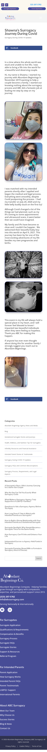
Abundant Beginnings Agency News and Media (21, 426)
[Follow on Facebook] (6, 4)
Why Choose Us (7, 715)
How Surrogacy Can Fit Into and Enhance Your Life (23, 535)
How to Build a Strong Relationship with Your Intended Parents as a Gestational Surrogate (23, 521)
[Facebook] (2, 610)
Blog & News (6, 724)
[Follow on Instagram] (2, 4)
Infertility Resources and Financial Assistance (20, 448)
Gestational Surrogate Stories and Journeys (20, 437)
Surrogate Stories (8, 647)
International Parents (10, 694)
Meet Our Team (7, 710)
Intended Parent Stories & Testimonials (19, 454)
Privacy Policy (11, 746)
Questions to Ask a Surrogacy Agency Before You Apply (23, 507)
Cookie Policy (24, 746)
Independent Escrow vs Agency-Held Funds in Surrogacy (23, 542)
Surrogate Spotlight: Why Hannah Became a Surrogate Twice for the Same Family (22, 528)
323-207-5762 (35, 4)
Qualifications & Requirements (14, 629)
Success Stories (7, 719)
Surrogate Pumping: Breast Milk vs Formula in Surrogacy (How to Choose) (23, 549)
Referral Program (8, 656)
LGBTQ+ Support (8, 690)
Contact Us (5, 728)
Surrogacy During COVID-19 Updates (18, 38)
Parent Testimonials (9, 685)
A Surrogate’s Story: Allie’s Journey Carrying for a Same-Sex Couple (22, 486)
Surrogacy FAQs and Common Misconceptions (21, 466)
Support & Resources (10, 651)
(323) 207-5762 (7, 596)
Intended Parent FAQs (10, 681)
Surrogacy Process (8, 638)
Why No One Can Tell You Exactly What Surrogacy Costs (20, 493)
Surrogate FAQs (7, 643)
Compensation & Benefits (12, 634)
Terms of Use (37, 746)
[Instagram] (10, 610)
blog (6, 431)
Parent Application (8, 672)
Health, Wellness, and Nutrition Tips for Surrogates (23, 443)
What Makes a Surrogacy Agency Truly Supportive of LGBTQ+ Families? (20, 500)
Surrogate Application (10, 625)
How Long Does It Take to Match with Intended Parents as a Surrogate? (20, 514)
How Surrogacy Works (10, 676)
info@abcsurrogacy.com (12, 599)
